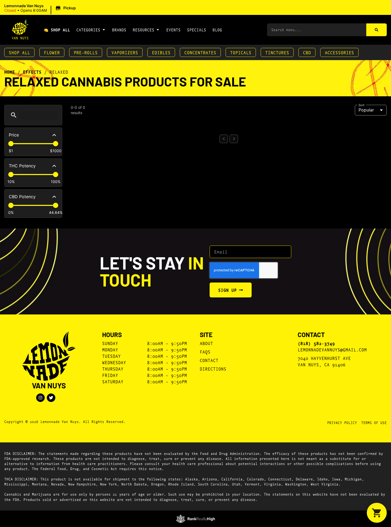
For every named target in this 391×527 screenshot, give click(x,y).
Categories (88, 29)
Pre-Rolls (86, 52)
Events (173, 29)
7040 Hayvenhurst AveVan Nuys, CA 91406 (324, 361)
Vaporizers (124, 52)
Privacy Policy (342, 422)
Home (9, 72)
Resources (143, 29)
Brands (119, 29)
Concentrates (200, 52)
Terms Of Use (374, 422)
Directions (213, 369)
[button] (40, 8)
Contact (209, 360)
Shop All (19, 52)
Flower (52, 52)
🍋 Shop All (57, 29)
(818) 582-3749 (316, 343)
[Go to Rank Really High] (195, 519)
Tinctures (277, 52)
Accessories (339, 52)
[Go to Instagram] (40, 397)
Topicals (240, 52)
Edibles (161, 52)
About (206, 343)
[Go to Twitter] (51, 397)
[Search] (376, 29)
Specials (196, 29)
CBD (307, 52)
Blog (217, 29)
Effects (32, 72)
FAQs (205, 351)
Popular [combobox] (366, 110)
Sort (362, 104)
